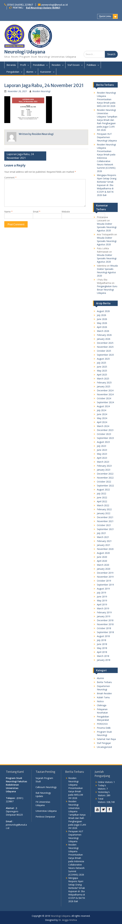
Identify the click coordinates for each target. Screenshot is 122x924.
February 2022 (104, 509)
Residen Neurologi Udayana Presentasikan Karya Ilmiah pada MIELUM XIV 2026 (106, 99)
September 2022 (105, 485)
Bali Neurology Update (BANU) (43, 7)
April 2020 (102, 560)
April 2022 (102, 501)
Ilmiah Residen (104, 693)
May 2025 (102, 370)
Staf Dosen (74, 64)
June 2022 (102, 497)
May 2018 (102, 648)
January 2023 (103, 469)
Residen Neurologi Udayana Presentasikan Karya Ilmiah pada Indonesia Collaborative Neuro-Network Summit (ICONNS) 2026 (106, 158)
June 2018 (102, 644)
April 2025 (102, 374)
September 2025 (105, 354)
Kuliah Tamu (103, 697)
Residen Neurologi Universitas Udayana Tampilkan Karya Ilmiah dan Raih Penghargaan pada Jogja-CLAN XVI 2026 (107, 119)
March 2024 (103, 426)
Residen (56, 64)
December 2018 (105, 620)
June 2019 (102, 596)
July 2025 (101, 362)
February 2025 (104, 382)
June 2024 (102, 414)
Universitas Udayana (46, 810)
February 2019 (104, 612)
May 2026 (102, 323)
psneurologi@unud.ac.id (54, 4)
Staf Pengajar (104, 743)
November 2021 (105, 521)
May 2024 (102, 418)
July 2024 (101, 410)
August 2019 (103, 588)
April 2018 (102, 652)
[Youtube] (97, 809)
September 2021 (105, 529)
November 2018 (105, 624)
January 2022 (103, 513)
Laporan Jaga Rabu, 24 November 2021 (20, 156)
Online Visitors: (106, 782)
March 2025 (103, 378)
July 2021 (101, 533)
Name (8, 211)
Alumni (29, 71)
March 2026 (103, 330)
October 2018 (104, 628)
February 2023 (104, 465)
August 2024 (103, 406)
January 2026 (103, 338)
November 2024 (105, 394)
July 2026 (101, 315)
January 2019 (103, 616)
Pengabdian (12, 71)
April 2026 (102, 327)
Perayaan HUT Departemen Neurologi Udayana (107, 137)
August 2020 (103, 552)
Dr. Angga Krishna (67, 919)
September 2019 (105, 584)
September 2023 (105, 437)
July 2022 (101, 493)
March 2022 (103, 505)
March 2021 (103, 537)
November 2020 (105, 548)
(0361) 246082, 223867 (20, 4)
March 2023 (103, 461)
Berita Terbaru (104, 682)
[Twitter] (103, 809)
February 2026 (104, 334)
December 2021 (105, 517)
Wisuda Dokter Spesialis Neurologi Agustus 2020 (106, 227)
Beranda (11, 64)
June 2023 (102, 449)
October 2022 (104, 481)
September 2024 (105, 402)
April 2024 (102, 422)
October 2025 (104, 350)
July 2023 (101, 445)
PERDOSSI (102, 723)
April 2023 (102, 457)
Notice (100, 701)
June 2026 (102, 319)
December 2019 (105, 572)
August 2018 (103, 636)
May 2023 (102, 453)
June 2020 (102, 556)
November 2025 (105, 346)
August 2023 (103, 441)
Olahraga (101, 705)
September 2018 (105, 632)
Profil (23, 64)
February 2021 (104, 541)
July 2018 (101, 640)
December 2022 (105, 473)
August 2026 (103, 311)
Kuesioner (45, 71)
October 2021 (104, 525)
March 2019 (103, 608)
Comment (10, 177)
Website (66, 211)
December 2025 (105, 342)
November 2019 (105, 576)
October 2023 (104, 434)
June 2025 (102, 366)
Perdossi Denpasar (45, 816)
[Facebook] (109, 809)
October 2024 (104, 398)
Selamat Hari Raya (106, 739)
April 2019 (102, 604)
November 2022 (105, 477)
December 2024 (105, 390)
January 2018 (103, 659)
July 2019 (101, 592)
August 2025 (103, 358)
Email (36, 211)
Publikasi (91, 64)
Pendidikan (39, 64)
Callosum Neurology (46, 787)
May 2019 (102, 600)
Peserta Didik (104, 727)
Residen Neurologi (41, 91)
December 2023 (105, 430)
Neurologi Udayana (24, 52)
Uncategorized (104, 746)
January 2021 (103, 545)
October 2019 (104, 580)
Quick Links (105, 16)
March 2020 (103, 564)
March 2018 (103, 655)
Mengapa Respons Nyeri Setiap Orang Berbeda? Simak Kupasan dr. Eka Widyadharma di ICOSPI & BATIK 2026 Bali (106, 185)
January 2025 (103, 386)
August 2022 (103, 489)
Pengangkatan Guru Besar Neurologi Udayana (107, 289)
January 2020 (103, 568)
